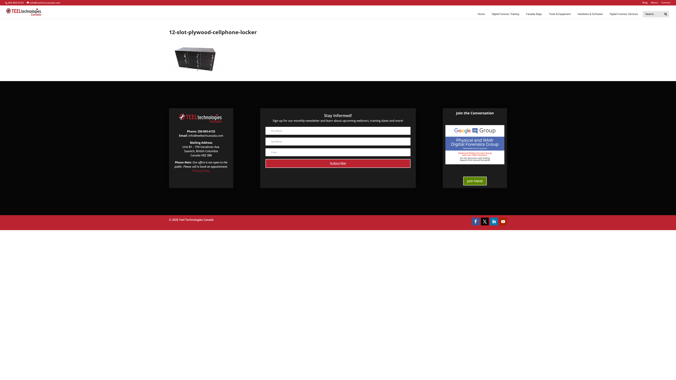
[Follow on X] (485, 221)
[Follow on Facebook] (476, 221)
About (654, 3)
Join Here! (475, 181)
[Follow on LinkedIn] (494, 221)
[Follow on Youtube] (503, 221)
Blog (645, 3)
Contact (666, 3)
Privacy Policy (201, 171)
